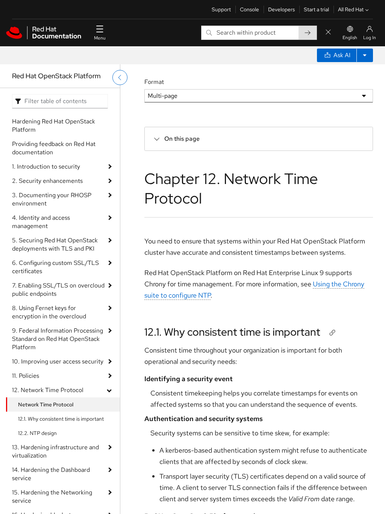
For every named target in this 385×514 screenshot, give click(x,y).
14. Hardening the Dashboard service (51, 474)
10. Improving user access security (57, 361)
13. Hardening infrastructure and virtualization (55, 451)
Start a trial (316, 9)
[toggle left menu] (119, 77)
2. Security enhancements (47, 181)
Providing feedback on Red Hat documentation (53, 148)
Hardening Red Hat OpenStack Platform (53, 125)
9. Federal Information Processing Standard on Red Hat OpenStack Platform (57, 339)
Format (154, 82)
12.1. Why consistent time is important (61, 418)
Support (221, 9)
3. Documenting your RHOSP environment (51, 199)
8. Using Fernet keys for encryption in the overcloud (49, 312)
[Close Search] (328, 32)
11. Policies (25, 376)
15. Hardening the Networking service (52, 496)
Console (249, 9)
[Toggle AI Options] (364, 55)
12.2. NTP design (37, 433)
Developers (281, 9)
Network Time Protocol (45, 404)
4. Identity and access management (41, 222)
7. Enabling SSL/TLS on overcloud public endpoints (58, 289)
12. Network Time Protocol (47, 390)
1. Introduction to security (46, 166)
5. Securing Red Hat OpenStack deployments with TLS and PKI (55, 244)
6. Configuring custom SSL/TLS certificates (55, 267)
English (350, 38)
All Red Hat (351, 9)
